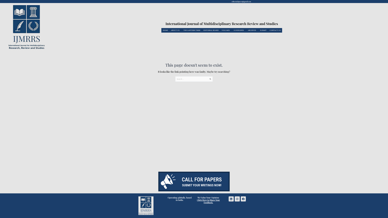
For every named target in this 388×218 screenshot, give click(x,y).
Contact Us (275, 30)
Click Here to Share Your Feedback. (208, 201)
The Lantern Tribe (191, 30)
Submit (263, 30)
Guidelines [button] (239, 30)
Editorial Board (211, 30)
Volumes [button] (226, 30)
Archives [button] (252, 30)
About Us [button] (175, 30)
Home (165, 30)
